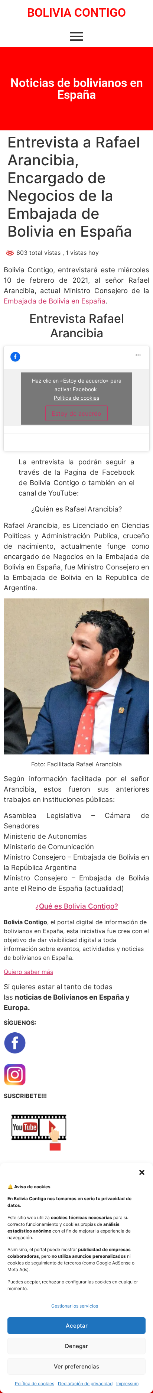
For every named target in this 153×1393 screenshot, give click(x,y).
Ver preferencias (76, 1366)
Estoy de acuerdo (76, 413)
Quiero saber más (28, 971)
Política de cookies (34, 1383)
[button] (142, 1172)
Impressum (127, 1383)
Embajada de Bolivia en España (54, 301)
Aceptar (77, 1325)
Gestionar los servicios (74, 1306)
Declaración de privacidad (85, 1383)
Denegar (76, 1346)
